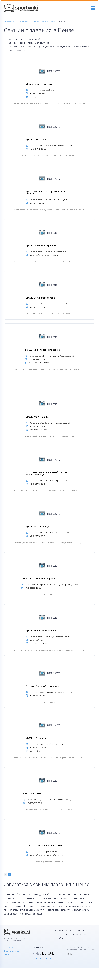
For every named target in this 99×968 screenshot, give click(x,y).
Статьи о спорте (11, 954)
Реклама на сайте (11, 958)
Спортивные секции (12, 951)
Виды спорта (9, 947)
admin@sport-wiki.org (42, 958)
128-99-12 (44, 953)
